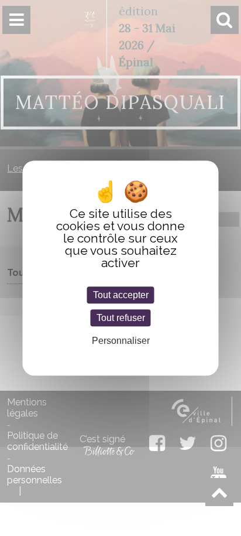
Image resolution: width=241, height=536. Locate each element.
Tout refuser (121, 318)
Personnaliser (121, 341)
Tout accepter (121, 295)
